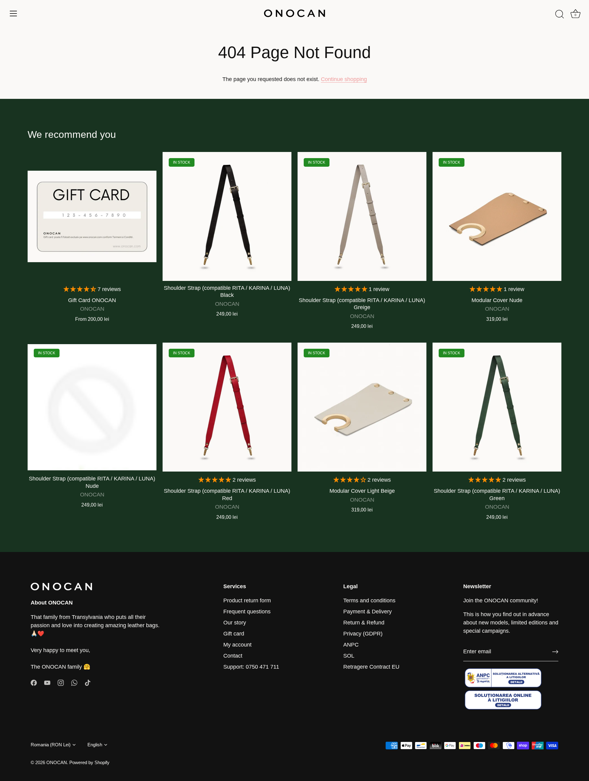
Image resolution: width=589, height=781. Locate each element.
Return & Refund (363, 623)
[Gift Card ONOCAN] (92, 216)
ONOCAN (56, 762)
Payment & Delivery (367, 611)
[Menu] (13, 13)
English (94, 744)
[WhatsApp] (74, 682)
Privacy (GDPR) (363, 634)
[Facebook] (34, 682)
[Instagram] (61, 682)
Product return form (247, 600)
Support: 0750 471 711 (251, 667)
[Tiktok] (88, 682)
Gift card (233, 634)
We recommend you (72, 134)
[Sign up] (555, 652)
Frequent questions (247, 611)
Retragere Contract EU (371, 667)
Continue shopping (344, 79)
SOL (348, 656)
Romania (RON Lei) (51, 744)
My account (237, 645)
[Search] (559, 14)
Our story (234, 623)
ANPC (351, 645)
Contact (232, 656)
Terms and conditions (369, 600)
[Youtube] (47, 682)
